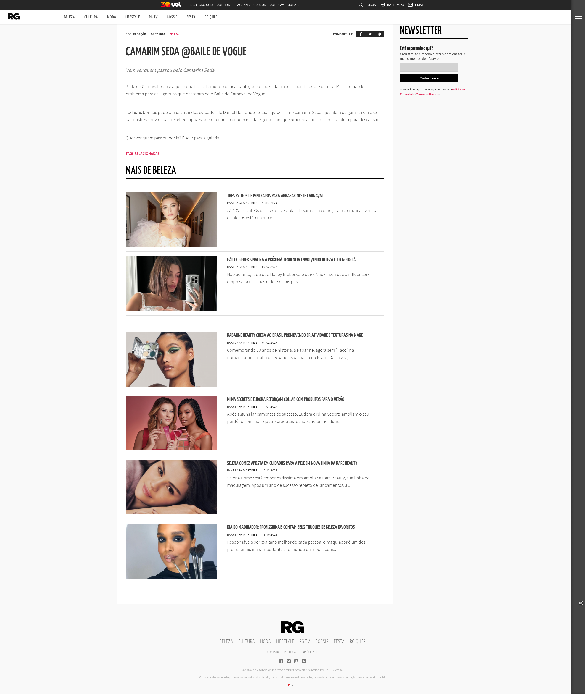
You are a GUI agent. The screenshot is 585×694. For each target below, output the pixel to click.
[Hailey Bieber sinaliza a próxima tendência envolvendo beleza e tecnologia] (171, 309)
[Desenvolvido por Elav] (292, 687)
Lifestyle (132, 17)
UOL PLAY (277, 5)
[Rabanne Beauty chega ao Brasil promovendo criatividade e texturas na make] (171, 385)
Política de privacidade (301, 652)
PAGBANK (242, 5)
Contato (273, 652)
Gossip (172, 17)
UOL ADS (294, 5)
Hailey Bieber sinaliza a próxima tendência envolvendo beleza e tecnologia (291, 259)
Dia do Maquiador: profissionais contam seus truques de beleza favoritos (291, 527)
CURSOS (259, 5)
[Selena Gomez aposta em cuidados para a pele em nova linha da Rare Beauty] (171, 513)
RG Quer (211, 17)
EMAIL (419, 5)
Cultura (91, 17)
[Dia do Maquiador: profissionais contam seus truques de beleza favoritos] (171, 577)
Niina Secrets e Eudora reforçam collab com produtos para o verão (285, 399)
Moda (111, 17)
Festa (191, 17)
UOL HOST (224, 5)
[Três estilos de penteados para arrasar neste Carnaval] (171, 245)
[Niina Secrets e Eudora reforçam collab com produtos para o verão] (171, 449)
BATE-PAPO (395, 5)
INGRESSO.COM (201, 5)
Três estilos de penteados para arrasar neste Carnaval (275, 196)
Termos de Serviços (427, 94)
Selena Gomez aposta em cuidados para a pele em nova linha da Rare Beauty (292, 463)
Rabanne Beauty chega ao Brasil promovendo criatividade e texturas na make (295, 335)
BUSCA (371, 5)
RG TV (153, 17)
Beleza (69, 17)
